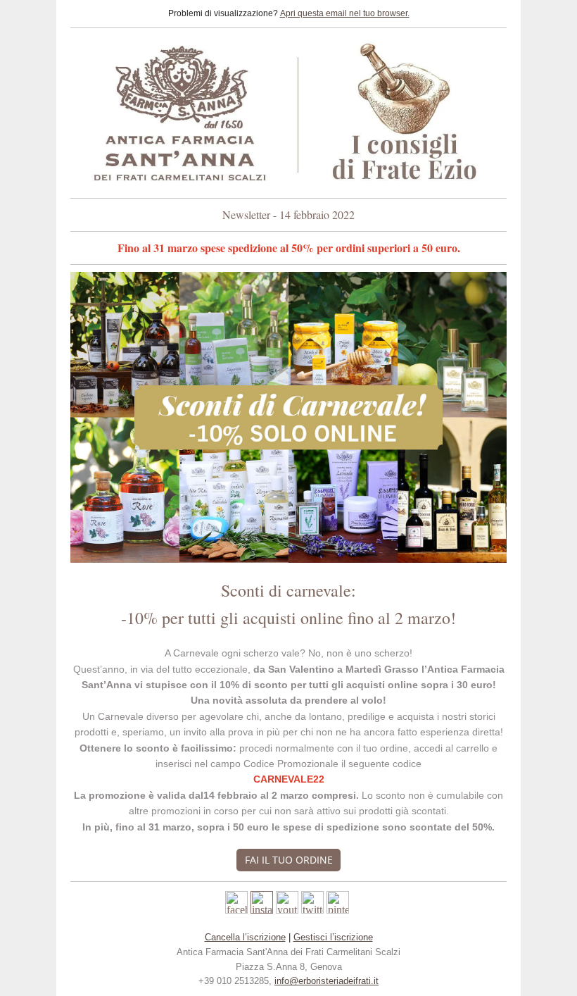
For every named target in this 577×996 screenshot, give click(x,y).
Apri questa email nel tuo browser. (345, 13)
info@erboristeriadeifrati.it (326, 981)
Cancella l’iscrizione (245, 937)
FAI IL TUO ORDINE (289, 859)
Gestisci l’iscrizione (333, 937)
